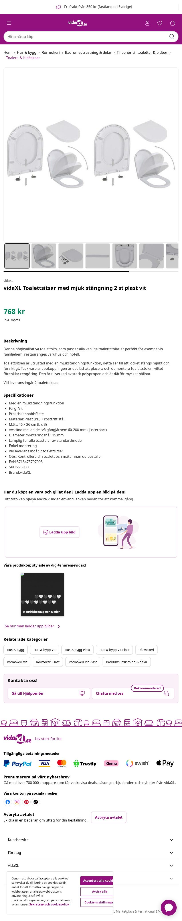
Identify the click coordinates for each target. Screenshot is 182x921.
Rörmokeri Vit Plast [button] (83, 662)
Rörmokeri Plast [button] (47, 662)
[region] (60, 893)
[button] (93, 7)
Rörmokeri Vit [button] (17, 662)
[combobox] (91, 36)
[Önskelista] (160, 23)
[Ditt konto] (147, 23)
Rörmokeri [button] (146, 650)
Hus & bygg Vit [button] (44, 650)
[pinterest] (26, 802)
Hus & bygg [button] (15, 650)
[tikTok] (36, 802)
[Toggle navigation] (9, 23)
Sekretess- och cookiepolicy (49, 904)
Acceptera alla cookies (99, 881)
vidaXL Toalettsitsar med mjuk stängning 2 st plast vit (75, 287)
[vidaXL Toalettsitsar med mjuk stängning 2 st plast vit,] (91, 155)
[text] (14, 312)
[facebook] (8, 802)
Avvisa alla (99, 891)
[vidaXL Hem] (77, 23)
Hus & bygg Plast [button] (77, 650)
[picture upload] (118, 532)
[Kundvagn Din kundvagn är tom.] (172, 23)
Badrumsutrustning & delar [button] (126, 662)
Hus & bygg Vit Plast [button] (114, 650)
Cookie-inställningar (100, 902)
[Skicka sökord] (171, 36)
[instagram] (17, 802)
